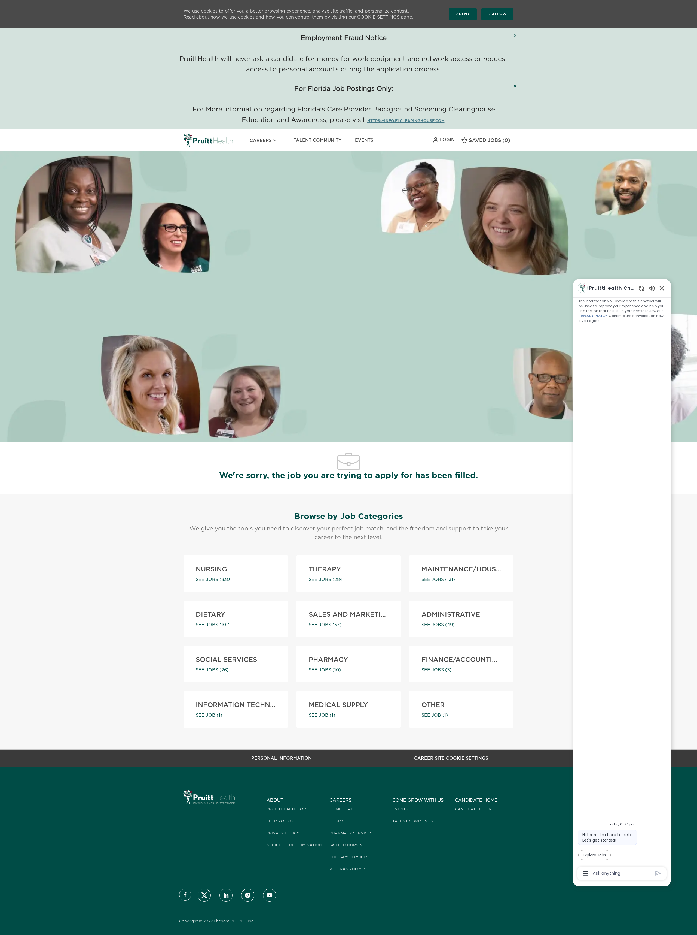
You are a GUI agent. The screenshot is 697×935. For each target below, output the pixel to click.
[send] (658, 873)
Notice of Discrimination (294, 845)
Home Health (344, 809)
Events (364, 140)
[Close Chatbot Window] (661, 288)
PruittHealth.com (287, 809)
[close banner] (515, 35)
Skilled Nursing (347, 845)
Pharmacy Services (350, 833)
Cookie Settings (378, 17)
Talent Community (317, 140)
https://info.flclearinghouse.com (406, 121)
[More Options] (585, 873)
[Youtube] (269, 895)
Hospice (338, 821)
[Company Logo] (197, 140)
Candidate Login (473, 809)
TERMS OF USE (281, 821)
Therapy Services (349, 857)
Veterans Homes (347, 869)
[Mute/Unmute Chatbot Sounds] (652, 288)
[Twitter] (204, 895)
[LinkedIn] (226, 895)
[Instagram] (247, 895)
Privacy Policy (283, 833)
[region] (622, 580)
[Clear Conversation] (641, 288)
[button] (443, 140)
